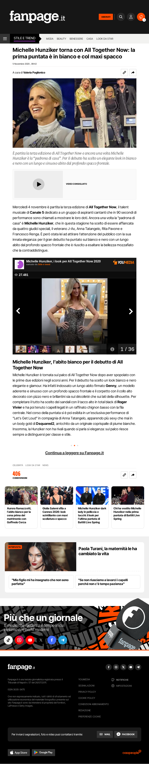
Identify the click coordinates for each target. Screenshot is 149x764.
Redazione (84, 710)
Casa (90, 38)
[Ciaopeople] (132, 753)
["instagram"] (19, 640)
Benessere (76, 38)
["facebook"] (51, 640)
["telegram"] (62, 640)
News (45, 465)
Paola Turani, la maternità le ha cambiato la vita (108, 551)
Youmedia (84, 679)
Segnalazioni (86, 685)
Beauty (61, 38)
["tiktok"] (8, 640)
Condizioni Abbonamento (93, 704)
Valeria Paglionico (34, 72)
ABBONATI (105, 17)
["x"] (40, 640)
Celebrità (18, 465)
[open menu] (5, 39)
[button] (132, 72)
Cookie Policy (86, 698)
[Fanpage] (21, 667)
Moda (49, 38)
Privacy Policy (87, 691)
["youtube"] (30, 640)
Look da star (104, 38)
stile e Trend (24, 38)
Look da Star (32, 465)
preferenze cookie (89, 716)
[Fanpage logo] (32, 17)
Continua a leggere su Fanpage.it (74, 453)
